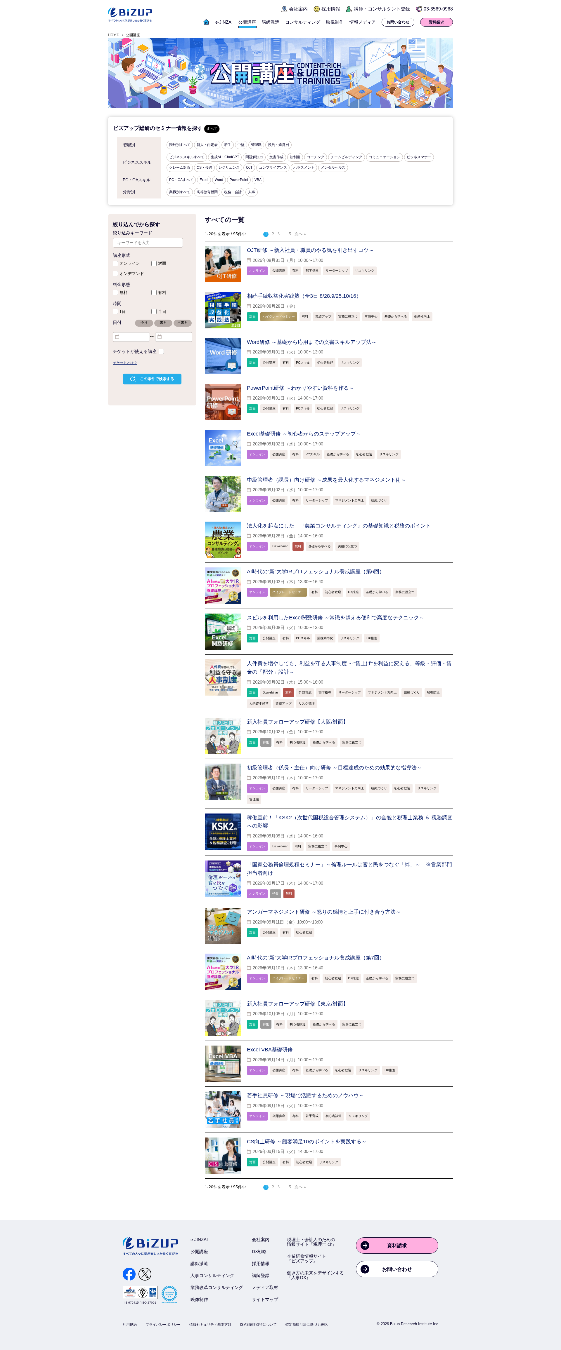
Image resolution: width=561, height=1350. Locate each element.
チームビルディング (346, 157)
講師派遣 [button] (270, 22)
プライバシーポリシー (163, 1325)
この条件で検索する (157, 379)
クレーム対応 (179, 168)
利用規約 (130, 1325)
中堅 (241, 145)
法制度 (295, 157)
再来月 (182, 322)
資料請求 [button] (436, 22)
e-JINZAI (199, 1239)
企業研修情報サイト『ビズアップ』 (306, 1258)
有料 (162, 292)
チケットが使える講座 (135, 351)
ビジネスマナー (419, 157)
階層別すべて (179, 145)
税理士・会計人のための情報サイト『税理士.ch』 (312, 1242)
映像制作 (199, 1299)
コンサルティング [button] (302, 22)
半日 (162, 311)
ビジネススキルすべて (186, 157)
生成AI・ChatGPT (225, 157)
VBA (258, 180)
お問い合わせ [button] (398, 22)
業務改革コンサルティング (217, 1287)
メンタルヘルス (333, 168)
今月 (144, 322)
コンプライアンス (273, 168)
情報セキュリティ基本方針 (210, 1325)
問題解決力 (254, 157)
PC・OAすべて (181, 180)
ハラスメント (303, 168)
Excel (204, 180)
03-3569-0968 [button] (438, 8)
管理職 (256, 145)
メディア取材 (265, 1287)
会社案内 (260, 1239)
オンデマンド (132, 273)
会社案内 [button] (298, 8)
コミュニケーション (384, 157)
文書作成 (276, 157)
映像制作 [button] (335, 22)
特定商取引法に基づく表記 (306, 1325)
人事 (251, 192)
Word (219, 180)
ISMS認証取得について (258, 1325)
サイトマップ (265, 1299)
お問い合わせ (397, 1269)
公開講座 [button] (247, 22)
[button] (206, 25)
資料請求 (397, 1245)
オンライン (130, 263)
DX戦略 (259, 1251)
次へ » (300, 234)
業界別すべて (179, 192)
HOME (113, 35)
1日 (123, 311)
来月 (163, 322)
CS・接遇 (204, 168)
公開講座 (199, 1251)
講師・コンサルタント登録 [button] (382, 8)
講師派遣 (199, 1263)
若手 (227, 145)
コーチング (315, 157)
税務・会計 (233, 192)
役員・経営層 (278, 145)
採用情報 (260, 1263)
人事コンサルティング (212, 1275)
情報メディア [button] (362, 22)
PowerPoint (239, 180)
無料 (124, 292)
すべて (212, 129)
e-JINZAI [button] (224, 22)
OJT (249, 168)
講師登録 (260, 1275)
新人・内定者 (207, 145)
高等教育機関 (207, 192)
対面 (162, 263)
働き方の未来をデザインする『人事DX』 (315, 1275)
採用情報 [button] (330, 8)
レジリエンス (229, 168)
